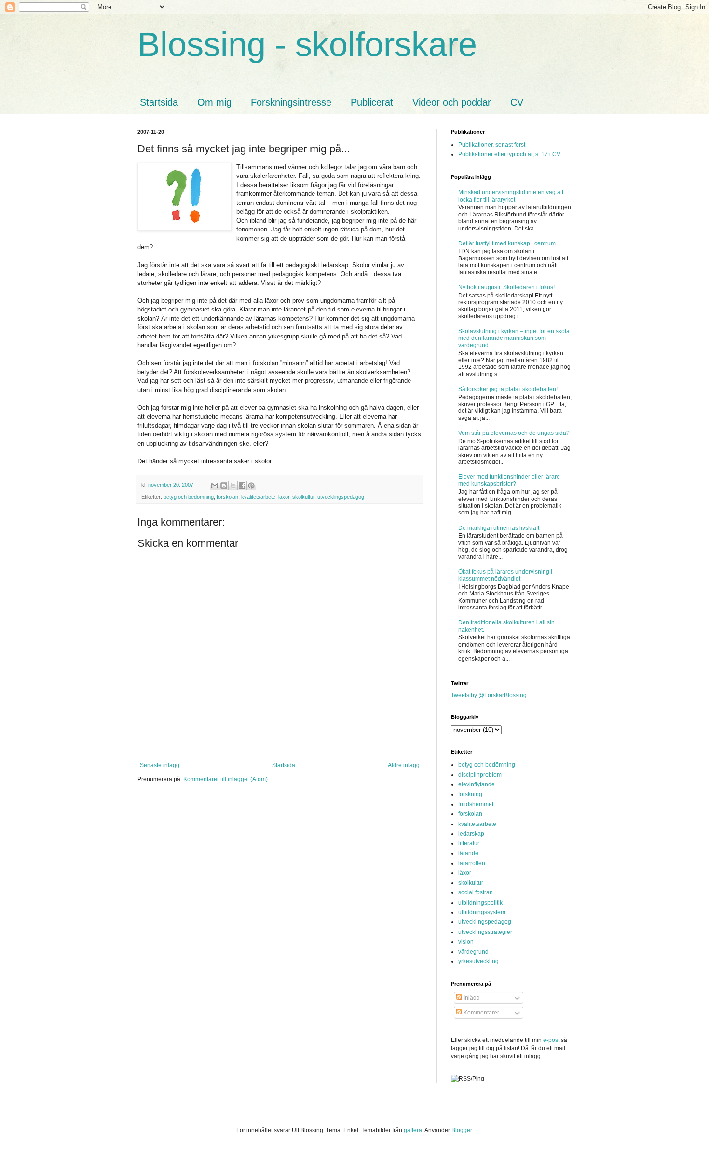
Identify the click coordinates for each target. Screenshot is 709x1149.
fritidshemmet (475, 804)
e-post (551, 1040)
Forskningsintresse (291, 102)
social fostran (475, 892)
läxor (283, 497)
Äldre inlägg (404, 765)
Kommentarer (480, 1012)
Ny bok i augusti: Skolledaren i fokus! (506, 287)
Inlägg (471, 997)
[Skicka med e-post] (214, 485)
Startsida (159, 102)
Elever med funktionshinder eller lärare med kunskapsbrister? (509, 480)
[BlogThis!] (224, 485)
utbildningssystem (481, 912)
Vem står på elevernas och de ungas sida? (514, 433)
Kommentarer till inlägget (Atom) (225, 779)
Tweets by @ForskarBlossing (489, 695)
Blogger (461, 1130)
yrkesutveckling (478, 961)
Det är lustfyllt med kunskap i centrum (507, 243)
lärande (468, 853)
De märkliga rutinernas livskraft (498, 528)
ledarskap (471, 833)
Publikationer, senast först (491, 144)
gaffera (413, 1130)
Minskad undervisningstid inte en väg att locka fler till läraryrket (510, 196)
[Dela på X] (233, 485)
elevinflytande (476, 784)
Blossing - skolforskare (307, 44)
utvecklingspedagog (340, 497)
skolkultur (303, 497)
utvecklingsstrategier (485, 932)
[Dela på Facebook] (242, 485)
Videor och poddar (451, 102)
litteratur (468, 843)
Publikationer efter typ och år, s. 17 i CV (509, 154)
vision (466, 941)
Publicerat (372, 102)
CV (516, 102)
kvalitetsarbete (258, 497)
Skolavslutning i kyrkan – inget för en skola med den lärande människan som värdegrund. (514, 338)
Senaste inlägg (159, 765)
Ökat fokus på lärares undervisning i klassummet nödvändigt (505, 575)
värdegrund (473, 951)
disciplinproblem (480, 774)
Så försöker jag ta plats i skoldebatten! (508, 389)
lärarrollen (471, 863)
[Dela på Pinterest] (251, 485)
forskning (470, 794)
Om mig (214, 102)
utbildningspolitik (480, 902)
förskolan (227, 497)
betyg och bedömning (189, 497)
